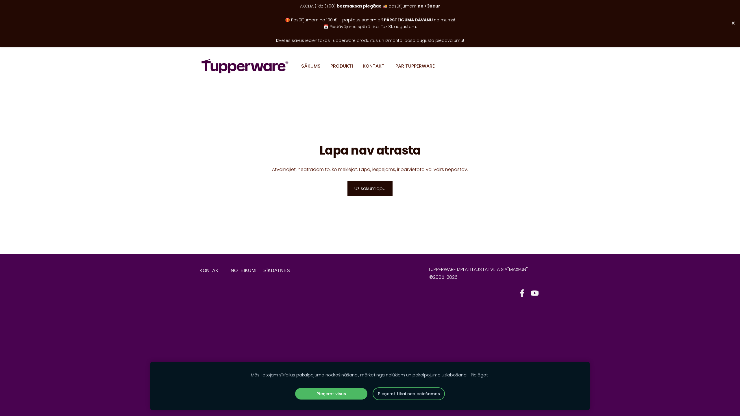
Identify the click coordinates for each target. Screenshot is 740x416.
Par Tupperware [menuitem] (415, 66)
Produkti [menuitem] (341, 66)
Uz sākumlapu (370, 188)
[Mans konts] (534, 66)
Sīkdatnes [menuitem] (276, 270)
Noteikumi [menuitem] (243, 270)
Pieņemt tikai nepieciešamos (409, 394)
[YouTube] (535, 293)
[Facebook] (522, 293)
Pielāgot (479, 375)
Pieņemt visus (331, 394)
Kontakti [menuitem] (374, 66)
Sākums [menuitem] (311, 66)
